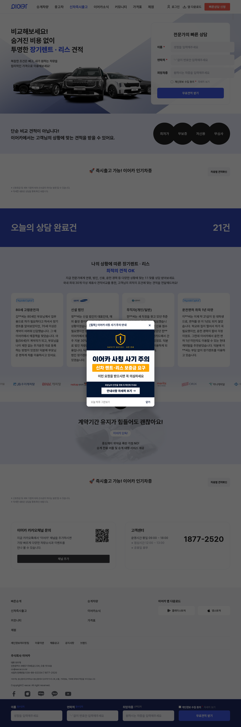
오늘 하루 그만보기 (100, 402)
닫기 (148, 402)
